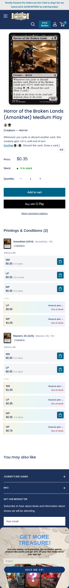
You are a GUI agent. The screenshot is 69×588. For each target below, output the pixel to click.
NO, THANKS (34, 578)
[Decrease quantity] (21, 179)
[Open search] (33, 24)
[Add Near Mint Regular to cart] (60, 261)
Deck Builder (44, 24)
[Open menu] (5, 15)
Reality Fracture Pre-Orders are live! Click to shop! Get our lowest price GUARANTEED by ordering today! (34, 4)
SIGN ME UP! (34, 570)
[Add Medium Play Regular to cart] (60, 288)
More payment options (35, 213)
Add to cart (34, 192)
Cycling (8, 145)
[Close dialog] (66, 530)
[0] (62, 24)
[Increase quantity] (40, 179)
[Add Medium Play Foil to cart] (60, 415)
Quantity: (9, 178)
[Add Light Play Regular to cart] (60, 275)
